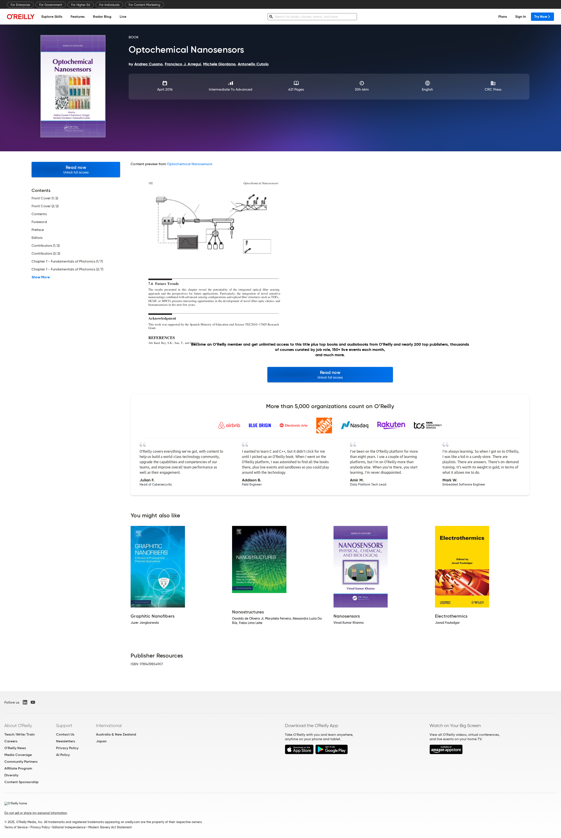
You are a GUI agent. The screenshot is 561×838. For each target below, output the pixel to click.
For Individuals (109, 5)
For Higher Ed (80, 5)
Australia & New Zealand (116, 734)
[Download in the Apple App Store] (299, 753)
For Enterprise (20, 5)
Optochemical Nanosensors (189, 164)
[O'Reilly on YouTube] (33, 702)
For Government (50, 5)
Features (78, 16)
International (109, 725)
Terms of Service (16, 827)
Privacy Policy (67, 748)
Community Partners (20, 761)
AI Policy (63, 754)
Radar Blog (102, 16)
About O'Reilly (18, 725)
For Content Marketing (144, 5)
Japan (101, 741)
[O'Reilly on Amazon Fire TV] (446, 753)
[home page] (21, 16)
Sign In (520, 16)
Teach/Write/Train (19, 734)
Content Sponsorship (21, 782)
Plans (502, 16)
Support (64, 725)
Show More (41, 277)
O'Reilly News (15, 748)
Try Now (540, 16)
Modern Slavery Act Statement (110, 827)
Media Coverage (18, 754)
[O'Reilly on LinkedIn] (25, 702)
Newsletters (65, 741)
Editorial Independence (68, 827)
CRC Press (493, 89)
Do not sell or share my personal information (35, 813)
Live (123, 16)
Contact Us (65, 734)
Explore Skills (51, 16)
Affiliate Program (18, 768)
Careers (10, 741)
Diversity (11, 775)
